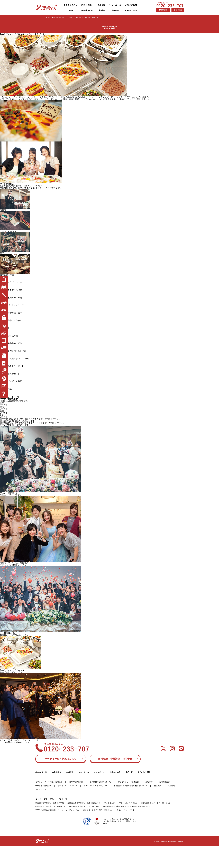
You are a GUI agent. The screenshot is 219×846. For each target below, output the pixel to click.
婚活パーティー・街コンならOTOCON (50, 806)
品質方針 (149, 781)
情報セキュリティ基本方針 (128, 781)
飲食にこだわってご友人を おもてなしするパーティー (12, 671)
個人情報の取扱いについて (100, 781)
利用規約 (171, 785)
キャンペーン (99, 772)
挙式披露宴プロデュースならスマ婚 (49, 802)
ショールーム (83, 772)
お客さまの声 (115, 772)
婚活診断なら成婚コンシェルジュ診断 (84, 806)
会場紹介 (69, 772)
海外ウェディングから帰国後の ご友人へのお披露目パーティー (14, 564)
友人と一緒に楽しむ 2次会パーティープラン (10, 493)
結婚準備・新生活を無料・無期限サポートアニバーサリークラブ (108, 810)
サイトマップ (40, 789)
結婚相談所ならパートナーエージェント (157, 802)
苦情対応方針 (164, 781)
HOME (48, 17)
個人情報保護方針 (76, 781)
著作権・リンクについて (67, 785)
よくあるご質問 (144, 772)
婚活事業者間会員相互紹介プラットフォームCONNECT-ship (126, 806)
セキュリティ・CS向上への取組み (48, 781)
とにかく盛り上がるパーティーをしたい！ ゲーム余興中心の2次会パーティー (19, 741)
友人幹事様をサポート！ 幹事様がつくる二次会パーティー (15, 634)
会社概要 (157, 785)
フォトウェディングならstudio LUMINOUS (120, 802)
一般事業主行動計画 (43, 785)
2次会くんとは (41, 772)
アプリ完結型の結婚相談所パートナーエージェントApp (57, 810)
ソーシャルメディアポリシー (95, 785)
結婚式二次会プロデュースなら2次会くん (84, 802)
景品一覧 (129, 772)
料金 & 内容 (56, 17)
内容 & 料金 (56, 772)
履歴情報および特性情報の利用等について (130, 785)
